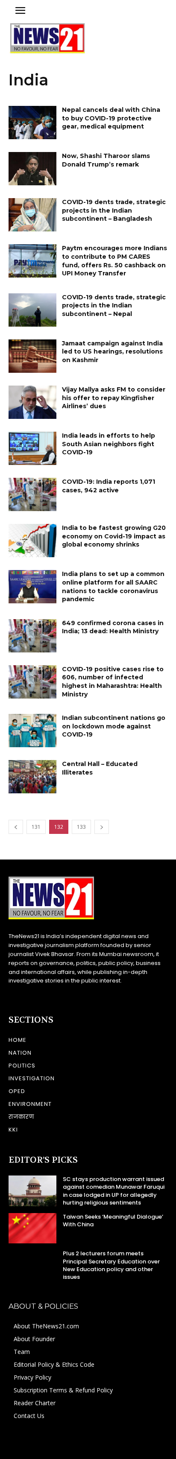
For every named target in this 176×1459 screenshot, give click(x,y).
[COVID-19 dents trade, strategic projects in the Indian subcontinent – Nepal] (32, 310)
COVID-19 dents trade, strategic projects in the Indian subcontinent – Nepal (114, 305)
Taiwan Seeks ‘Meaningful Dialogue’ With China (113, 1220)
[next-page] (101, 827)
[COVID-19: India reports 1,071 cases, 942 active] (32, 494)
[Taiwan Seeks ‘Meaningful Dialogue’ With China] (32, 1228)
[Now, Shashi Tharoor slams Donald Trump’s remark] (32, 168)
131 (36, 826)
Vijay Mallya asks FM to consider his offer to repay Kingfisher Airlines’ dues (113, 398)
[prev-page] (16, 827)
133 (81, 826)
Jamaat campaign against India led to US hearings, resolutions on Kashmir (112, 351)
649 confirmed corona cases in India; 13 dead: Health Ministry (113, 627)
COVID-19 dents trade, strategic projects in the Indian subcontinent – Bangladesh (114, 210)
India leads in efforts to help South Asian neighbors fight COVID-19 (108, 444)
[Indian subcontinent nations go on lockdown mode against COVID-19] (32, 730)
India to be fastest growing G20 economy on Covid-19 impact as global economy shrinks (114, 536)
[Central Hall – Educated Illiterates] (32, 776)
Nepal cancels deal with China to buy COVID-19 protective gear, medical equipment (111, 118)
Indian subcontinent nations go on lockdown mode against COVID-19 (113, 726)
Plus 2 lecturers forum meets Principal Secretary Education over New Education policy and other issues (111, 1265)
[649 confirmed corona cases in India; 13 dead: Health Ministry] (32, 635)
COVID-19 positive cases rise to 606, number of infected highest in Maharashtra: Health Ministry (113, 681)
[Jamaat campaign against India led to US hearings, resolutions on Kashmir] (32, 356)
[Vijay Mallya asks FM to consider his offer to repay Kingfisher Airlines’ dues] (32, 402)
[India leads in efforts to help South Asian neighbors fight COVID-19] (32, 448)
